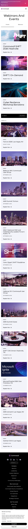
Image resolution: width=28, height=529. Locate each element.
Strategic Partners (14, 498)
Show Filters (22, 115)
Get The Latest (14, 502)
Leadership (14, 471)
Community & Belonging (14, 480)
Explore (14, 507)
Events (7, 24)
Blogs (14, 509)
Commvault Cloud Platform (14, 486)
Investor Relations (14, 473)
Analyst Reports (14, 491)
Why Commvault (14, 484)
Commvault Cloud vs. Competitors (14, 489)
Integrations (14, 496)
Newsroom (14, 475)
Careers (14, 478)
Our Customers (14, 493)
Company (14, 466)
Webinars (20, 24)
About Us (14, 468)
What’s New (14, 504)
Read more (4, 5)
